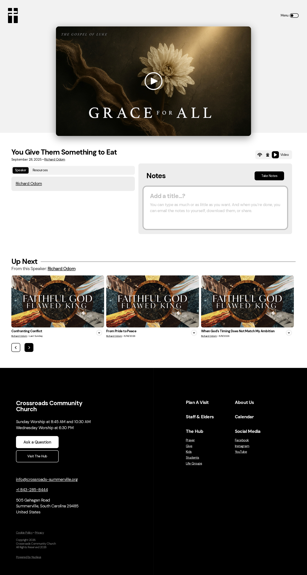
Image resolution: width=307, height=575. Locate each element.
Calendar (244, 417)
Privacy (39, 533)
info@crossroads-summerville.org (47, 479)
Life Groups (194, 464)
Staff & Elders (200, 417)
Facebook (242, 440)
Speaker (20, 170)
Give (189, 446)
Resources (40, 170)
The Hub (194, 431)
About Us (244, 402)
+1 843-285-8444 (32, 489)
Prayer (190, 440)
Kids (189, 452)
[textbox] (215, 208)
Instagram (242, 446)
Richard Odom (54, 159)
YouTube (241, 452)
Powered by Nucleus (28, 557)
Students (192, 458)
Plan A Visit (197, 402)
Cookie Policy (24, 533)
